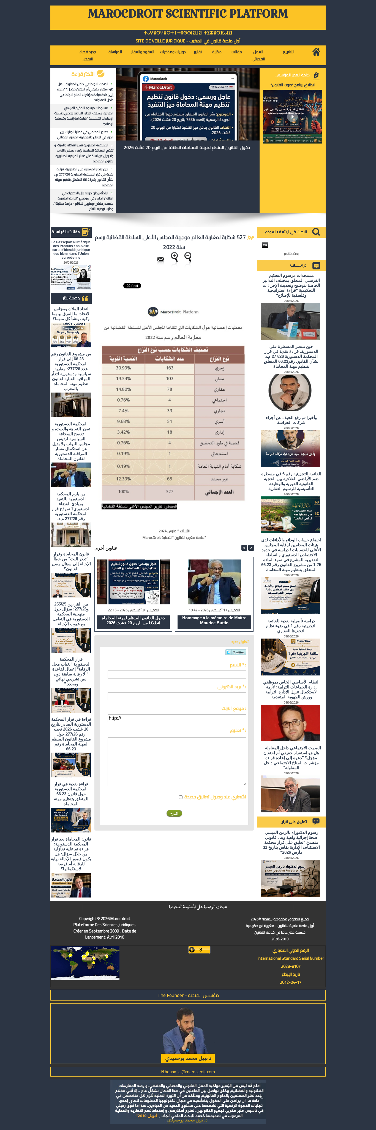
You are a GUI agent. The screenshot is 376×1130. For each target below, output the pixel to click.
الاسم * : (238, 664)
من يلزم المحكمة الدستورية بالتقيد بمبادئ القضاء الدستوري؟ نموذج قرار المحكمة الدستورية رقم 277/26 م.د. (71, 506)
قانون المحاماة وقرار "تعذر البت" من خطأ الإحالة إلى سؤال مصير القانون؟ (71, 561)
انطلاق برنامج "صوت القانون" (293, 84)
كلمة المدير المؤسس (293, 75)
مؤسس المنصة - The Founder (188, 995)
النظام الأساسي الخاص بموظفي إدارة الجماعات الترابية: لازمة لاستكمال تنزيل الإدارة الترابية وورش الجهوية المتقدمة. (291, 689)
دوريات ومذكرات (173, 51)
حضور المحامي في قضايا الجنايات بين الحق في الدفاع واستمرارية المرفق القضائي (85, 134)
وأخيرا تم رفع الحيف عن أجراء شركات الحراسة (291, 420)
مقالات (236, 51)
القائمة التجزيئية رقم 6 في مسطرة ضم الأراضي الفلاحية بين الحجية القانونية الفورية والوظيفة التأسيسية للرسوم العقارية (291, 481)
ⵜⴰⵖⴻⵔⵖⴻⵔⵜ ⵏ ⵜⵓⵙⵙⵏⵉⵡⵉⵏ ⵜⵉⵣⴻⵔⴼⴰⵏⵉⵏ (188, 33)
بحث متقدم (291, 253)
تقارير (198, 51)
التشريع (288, 51)
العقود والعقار (142, 51)
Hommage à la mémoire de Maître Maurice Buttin (214, 620)
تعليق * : (238, 730)
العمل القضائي (258, 55)
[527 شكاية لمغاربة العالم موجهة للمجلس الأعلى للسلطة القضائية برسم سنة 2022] (174, 293)
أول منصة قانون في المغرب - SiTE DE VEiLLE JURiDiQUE (188, 41)
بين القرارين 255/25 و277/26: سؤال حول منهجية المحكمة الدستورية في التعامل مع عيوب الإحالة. (71, 614)
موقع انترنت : (234, 708)
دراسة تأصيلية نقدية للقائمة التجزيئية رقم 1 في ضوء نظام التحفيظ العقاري (291, 625)
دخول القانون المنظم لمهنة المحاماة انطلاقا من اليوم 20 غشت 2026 (187, 147)
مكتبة (217, 51)
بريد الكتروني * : (231, 686)
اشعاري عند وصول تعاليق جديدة (215, 796)
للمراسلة (115, 51)
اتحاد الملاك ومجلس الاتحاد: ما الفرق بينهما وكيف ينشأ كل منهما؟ (71, 313)
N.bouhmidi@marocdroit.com (188, 1071)
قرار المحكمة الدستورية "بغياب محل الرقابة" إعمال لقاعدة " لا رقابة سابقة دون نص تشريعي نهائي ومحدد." (71, 671)
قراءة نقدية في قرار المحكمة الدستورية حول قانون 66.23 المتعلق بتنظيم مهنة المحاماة (71, 794)
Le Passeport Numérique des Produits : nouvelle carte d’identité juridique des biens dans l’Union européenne (71, 249)
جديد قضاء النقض (87, 55)
